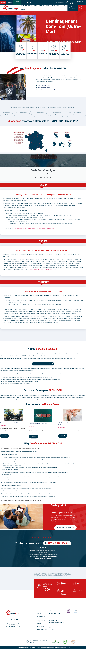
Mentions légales (20, 647)
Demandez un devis (43, 177)
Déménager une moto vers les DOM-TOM (9, 422)
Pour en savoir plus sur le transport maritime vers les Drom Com (43, 269)
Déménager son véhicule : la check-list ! (38, 423)
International (34, 5)
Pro (29, 5)
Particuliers (24, 5)
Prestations (40, 611)
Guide (47, 5)
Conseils (39, 623)
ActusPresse (23, 8)
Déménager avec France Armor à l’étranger (13, 12)
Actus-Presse (40, 626)
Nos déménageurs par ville (61, 2)
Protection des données (30, 647)
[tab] (43, 185)
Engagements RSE (42, 621)
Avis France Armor (42, 629)
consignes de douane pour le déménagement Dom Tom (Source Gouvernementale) (34, 228)
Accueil (3, 12)
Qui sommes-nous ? (56, 5)
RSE (65, 5)
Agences (41, 5)
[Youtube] (30, 2)
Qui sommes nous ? (41, 617)
